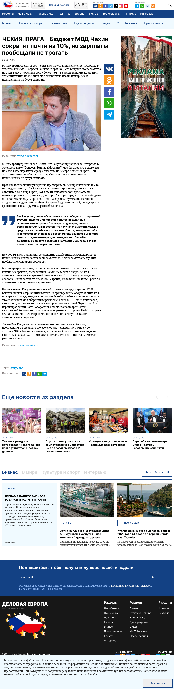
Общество (16, 368)
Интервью (147, 13)
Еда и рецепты (84, 23)
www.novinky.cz (27, 156)
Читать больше (155, 472)
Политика (64, 13)
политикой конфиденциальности (131, 585)
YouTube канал (127, 23)
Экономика (45, 13)
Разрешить (157, 683)
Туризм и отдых (129, 523)
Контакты (164, 608)
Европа (79, 13)
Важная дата (58, 23)
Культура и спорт (30, 23)
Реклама (163, 613)
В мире (93, 13)
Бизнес (7, 23)
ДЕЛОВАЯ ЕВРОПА (25, 604)
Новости (8, 13)
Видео (105, 23)
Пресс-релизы (154, 23)
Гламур (131, 13)
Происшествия (112, 13)
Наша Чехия (26, 13)
